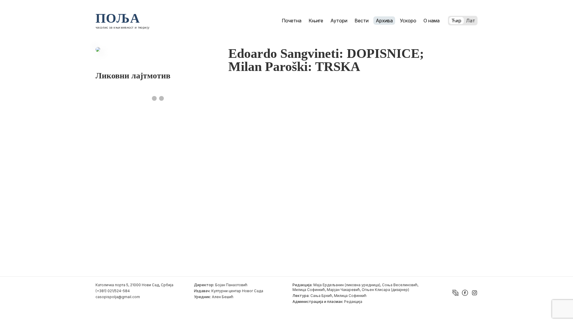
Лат (470, 21)
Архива (384, 21)
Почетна (291, 21)
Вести (362, 21)
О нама (431, 21)
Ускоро (408, 21)
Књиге (316, 21)
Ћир (456, 21)
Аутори (338, 21)
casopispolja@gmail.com (118, 297)
